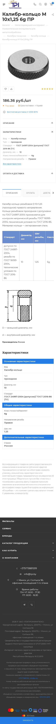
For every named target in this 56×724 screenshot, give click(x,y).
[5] (52, 89)
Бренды (7, 536)
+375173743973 (44, 697)
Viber (32, 605)
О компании (10, 558)
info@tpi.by (30, 574)
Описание (12, 193)
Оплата (30, 193)
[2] (45, 89)
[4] (49, 89)
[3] (47, 89)
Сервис (6, 528)
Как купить (9, 550)
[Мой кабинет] (45, 4)
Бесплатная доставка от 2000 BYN (22, 112)
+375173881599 (28, 568)
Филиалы (8, 521)
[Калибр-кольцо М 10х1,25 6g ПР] (28, 64)
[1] (42, 89)
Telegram (24, 605)
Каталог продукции (15, 543)
